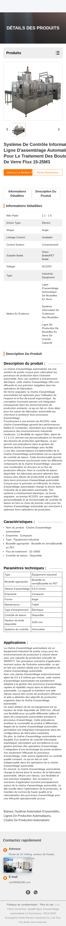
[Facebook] (28, 893)
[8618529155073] (35, 893)
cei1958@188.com (20, 882)
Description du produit (45, 193)
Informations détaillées (17, 193)
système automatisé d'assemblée (37, 811)
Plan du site (47, 904)
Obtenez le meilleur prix (21, 172)
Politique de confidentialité (22, 904)
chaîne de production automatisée (27, 820)
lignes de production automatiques (27, 815)
